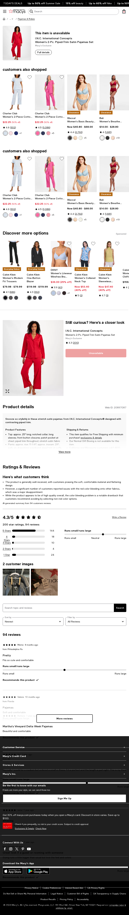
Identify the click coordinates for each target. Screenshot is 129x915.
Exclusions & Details (24, 828)
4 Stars (7, 536)
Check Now (40, 828)
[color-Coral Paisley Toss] (48, 133)
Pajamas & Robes (26, 19)
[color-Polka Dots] (16, 133)
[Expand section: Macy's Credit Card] (64, 756)
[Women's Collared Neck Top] (85, 254)
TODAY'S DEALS (12, 3)
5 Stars (7, 530)
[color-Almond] (113, 138)
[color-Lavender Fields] (59, 293)
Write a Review (119, 517)
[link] (17, 124)
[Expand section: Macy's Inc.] (64, 774)
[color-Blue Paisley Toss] (43, 133)
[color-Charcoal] (11, 298)
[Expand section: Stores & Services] (64, 765)
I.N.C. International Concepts (53, 38)
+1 (20, 133)
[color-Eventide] (53, 293)
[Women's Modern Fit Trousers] (13, 254)
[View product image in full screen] (7, 391)
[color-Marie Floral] (38, 133)
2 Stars (7, 548)
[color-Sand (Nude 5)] (75, 138)
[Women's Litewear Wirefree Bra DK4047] (61, 254)
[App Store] (13, 871)
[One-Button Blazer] (37, 254)
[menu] (5, 11)
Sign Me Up (64, 798)
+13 (117, 138)
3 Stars (7, 542)
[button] (11, 18)
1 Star (7, 554)
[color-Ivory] (81, 138)
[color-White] (102, 138)
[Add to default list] (30, 77)
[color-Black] (70, 138)
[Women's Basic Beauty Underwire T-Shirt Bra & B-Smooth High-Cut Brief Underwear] (82, 92)
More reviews (64, 718)
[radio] (5, 133)
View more (65, 451)
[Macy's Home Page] (17, 11)
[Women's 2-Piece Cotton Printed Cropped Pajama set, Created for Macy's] (17, 92)
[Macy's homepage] (4, 19)
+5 (53, 133)
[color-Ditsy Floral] (11, 133)
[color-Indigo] (16, 298)
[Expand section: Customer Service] (64, 747)
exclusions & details (91, 437)
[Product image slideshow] (33, 358)
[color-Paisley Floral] (5, 133)
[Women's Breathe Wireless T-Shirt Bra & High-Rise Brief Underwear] (114, 92)
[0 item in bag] (124, 11)
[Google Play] (38, 871)
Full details (43, 52)
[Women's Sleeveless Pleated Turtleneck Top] (109, 254)
